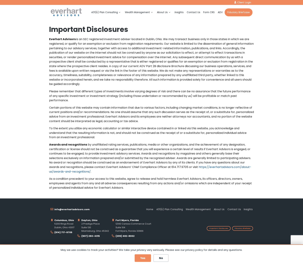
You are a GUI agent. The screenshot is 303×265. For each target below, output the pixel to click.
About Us (162, 12)
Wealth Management (137, 12)
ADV (220, 12)
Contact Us (193, 12)
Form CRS (209, 12)
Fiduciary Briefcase (238, 12)
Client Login (244, 2)
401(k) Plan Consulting (104, 12)
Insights (179, 12)
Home (149, 209)
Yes (142, 258)
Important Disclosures (218, 228)
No (161, 258)
